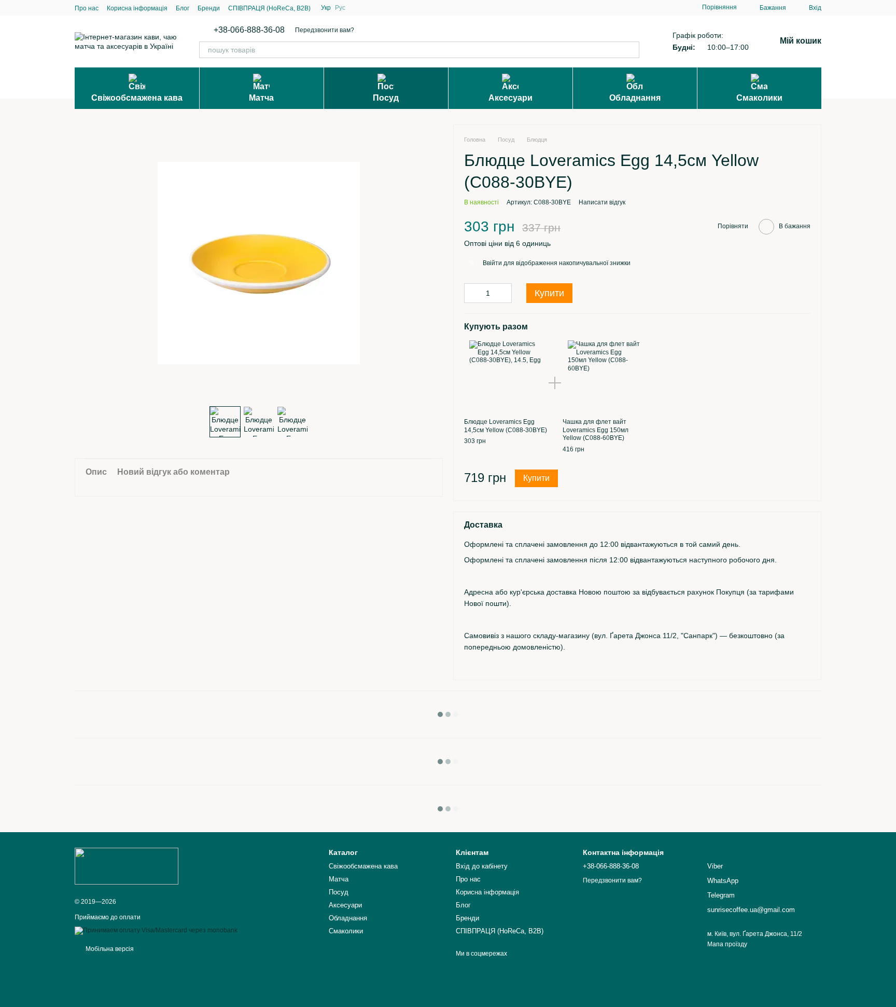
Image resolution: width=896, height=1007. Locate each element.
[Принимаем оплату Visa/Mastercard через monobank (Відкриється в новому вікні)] (156, 930)
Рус (340, 8)
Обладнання (635, 97)
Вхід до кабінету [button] (482, 866)
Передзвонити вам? (324, 30)
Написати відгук (602, 202)
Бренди (209, 8)
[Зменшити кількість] (472, 293)
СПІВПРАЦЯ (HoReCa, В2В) (269, 8)
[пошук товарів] (631, 50)
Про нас (87, 8)
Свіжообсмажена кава (137, 97)
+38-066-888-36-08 (249, 30)
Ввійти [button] (492, 263)
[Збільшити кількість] (504, 293)
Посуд (386, 97)
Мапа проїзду (727, 944)
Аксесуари (510, 97)
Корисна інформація (137, 8)
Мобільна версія (109, 949)
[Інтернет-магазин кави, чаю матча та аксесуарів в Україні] (126, 866)
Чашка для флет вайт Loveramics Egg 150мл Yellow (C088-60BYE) (595, 430)
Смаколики (759, 97)
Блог (182, 8)
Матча (261, 97)
